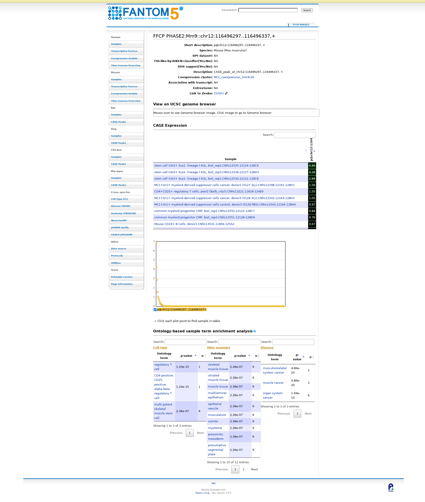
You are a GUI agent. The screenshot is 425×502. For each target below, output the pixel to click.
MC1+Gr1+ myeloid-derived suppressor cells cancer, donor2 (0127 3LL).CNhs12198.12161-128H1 (224, 185)
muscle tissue (218, 386)
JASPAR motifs (120, 227)
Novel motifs (119, 220)
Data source (118, 248)
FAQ (213, 483)
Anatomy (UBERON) (123, 213)
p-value (186, 355)
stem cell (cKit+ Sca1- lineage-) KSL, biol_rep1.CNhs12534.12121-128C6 (206, 178)
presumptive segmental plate (217, 450)
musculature (217, 415)
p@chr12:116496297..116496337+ (182, 309)
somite (213, 421)
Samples (116, 44)
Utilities (116, 263)
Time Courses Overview (125, 65)
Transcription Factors (124, 51)
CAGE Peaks (118, 122)
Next (254, 469)
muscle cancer (273, 382)
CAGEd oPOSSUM (121, 234)
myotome (215, 428)
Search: (268, 134)
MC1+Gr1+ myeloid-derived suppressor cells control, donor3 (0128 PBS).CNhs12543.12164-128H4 (225, 204)
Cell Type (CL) (119, 199)
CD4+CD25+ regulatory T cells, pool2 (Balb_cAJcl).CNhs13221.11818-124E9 (208, 191)
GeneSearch (229, 10)
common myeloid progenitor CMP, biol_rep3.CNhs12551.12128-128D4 (204, 217)
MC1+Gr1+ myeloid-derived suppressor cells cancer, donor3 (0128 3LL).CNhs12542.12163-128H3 (224, 198)
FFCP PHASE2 (301, 25)
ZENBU (219, 93)
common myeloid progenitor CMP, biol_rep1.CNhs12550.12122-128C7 (204, 211)
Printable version (121, 277)
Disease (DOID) (120, 206)
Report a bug (202, 493)
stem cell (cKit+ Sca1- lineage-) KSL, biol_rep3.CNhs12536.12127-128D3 (206, 172)
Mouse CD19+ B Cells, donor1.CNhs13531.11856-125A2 (194, 224)
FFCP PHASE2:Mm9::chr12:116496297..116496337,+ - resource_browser (143, 10)
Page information (121, 284)
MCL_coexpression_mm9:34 (234, 77)
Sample (231, 159)
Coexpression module (124, 58)
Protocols (117, 255)
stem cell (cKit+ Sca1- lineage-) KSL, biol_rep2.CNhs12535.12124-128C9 (206, 165)
